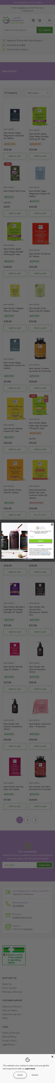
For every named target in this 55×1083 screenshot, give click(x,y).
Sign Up (40, 541)
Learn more (30, 1068)
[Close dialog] (52, 524)
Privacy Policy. (45, 552)
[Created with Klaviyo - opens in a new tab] (27, 559)
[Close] (52, 1056)
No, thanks (40, 545)
